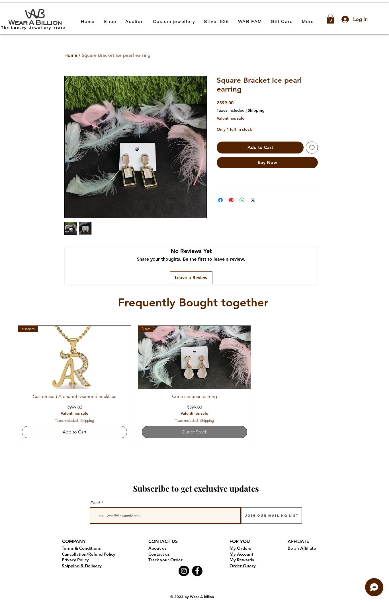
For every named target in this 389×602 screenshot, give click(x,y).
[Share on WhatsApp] (242, 200)
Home (70, 55)
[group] (194, 383)
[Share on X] (252, 200)
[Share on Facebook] (220, 200)
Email (95, 503)
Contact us (159, 554)
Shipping (256, 110)
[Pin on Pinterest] (231, 200)
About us (157, 548)
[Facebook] (197, 571)
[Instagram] (184, 571)
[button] (110, 22)
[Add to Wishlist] (312, 147)
